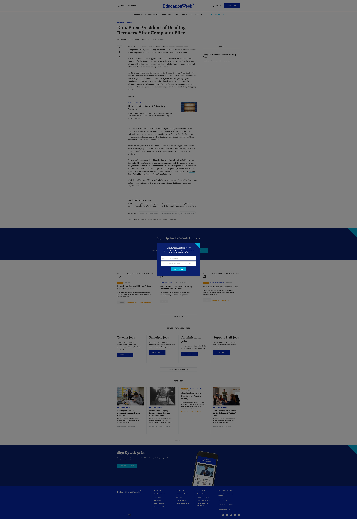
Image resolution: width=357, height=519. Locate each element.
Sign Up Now (178, 269)
